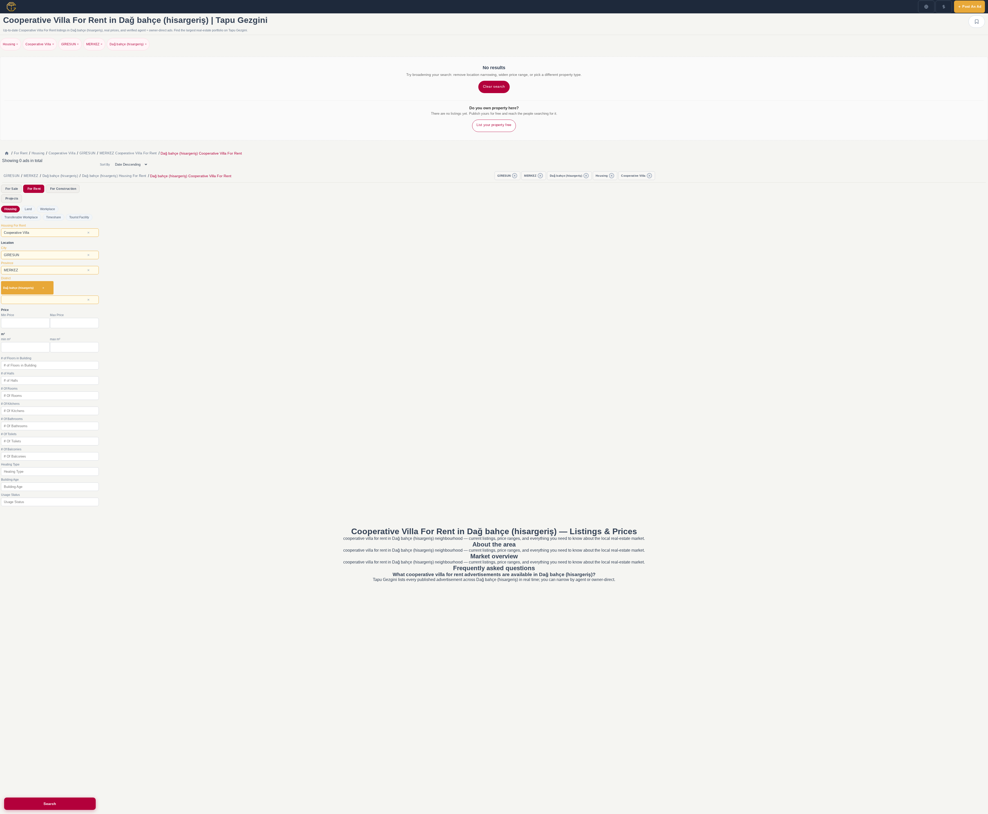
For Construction (63, 189)
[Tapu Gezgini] (11, 7)
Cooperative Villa (39, 44)
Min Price (7, 315)
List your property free (494, 125)
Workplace (47, 209)
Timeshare (53, 217)
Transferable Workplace (21, 217)
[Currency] (944, 7)
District (6, 278)
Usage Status (10, 495)
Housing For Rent (13, 225)
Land (28, 209)
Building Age (10, 479)
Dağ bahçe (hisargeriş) (128, 44)
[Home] (7, 153)
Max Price (57, 315)
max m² (55, 339)
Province (7, 263)
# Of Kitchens (10, 404)
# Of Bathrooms (12, 419)
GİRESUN (70, 44)
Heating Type (10, 464)
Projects (12, 198)
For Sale (11, 189)
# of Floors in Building (16, 358)
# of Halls (7, 373)
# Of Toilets (8, 434)
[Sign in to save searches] (976, 21)
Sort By (105, 164)
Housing (10, 44)
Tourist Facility (79, 217)
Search (49, 804)
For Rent (34, 189)
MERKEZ (94, 44)
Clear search (494, 86)
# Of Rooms (9, 388)
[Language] (926, 7)
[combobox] (50, 232)
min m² (6, 339)
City (3, 248)
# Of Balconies (11, 449)
